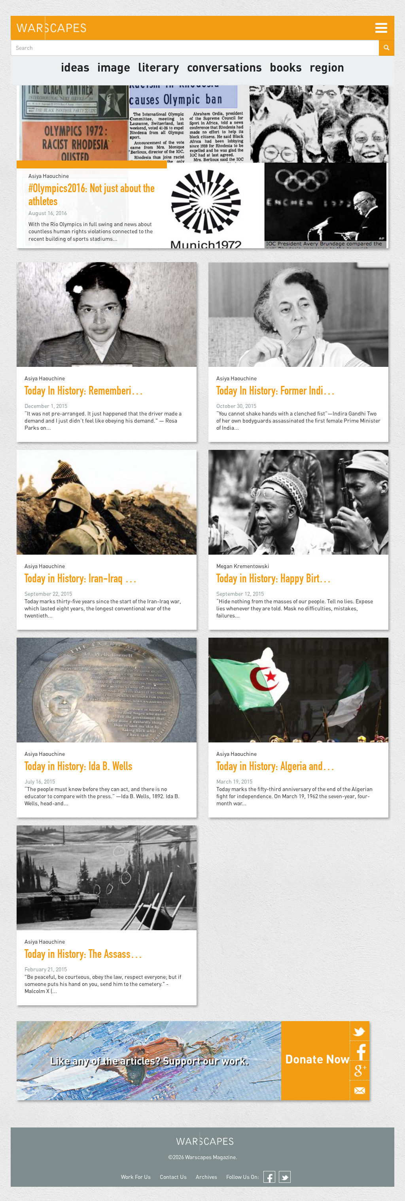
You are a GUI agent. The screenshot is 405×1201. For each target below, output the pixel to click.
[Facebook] (359, 1051)
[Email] (359, 1090)
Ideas (75, 67)
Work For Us (136, 1176)
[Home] (51, 28)
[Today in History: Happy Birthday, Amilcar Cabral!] (298, 515)
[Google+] (359, 1070)
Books (286, 67)
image (113, 67)
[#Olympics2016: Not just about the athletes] (202, 165)
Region (327, 67)
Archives (206, 1176)
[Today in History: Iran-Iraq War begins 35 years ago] (107, 515)
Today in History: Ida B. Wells (78, 768)
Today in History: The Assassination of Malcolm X (115, 955)
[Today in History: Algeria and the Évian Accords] (298, 703)
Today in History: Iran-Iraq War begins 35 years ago (121, 580)
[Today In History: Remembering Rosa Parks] (107, 327)
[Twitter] (359, 1031)
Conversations (224, 67)
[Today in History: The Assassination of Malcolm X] (107, 891)
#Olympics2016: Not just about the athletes (91, 196)
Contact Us (173, 1176)
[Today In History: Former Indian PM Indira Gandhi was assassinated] (298, 327)
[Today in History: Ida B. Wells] (107, 703)
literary (158, 67)
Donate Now (317, 1059)
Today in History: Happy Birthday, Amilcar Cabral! (307, 580)
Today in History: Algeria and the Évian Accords (304, 768)
